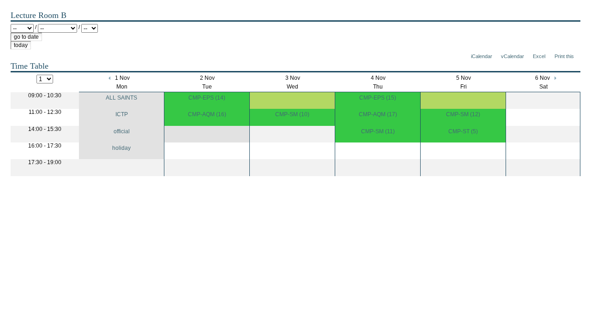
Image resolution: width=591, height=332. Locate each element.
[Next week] (554, 78)
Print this (564, 56)
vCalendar (512, 56)
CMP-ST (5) (463, 131)
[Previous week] (110, 78)
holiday (121, 148)
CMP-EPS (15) (377, 98)
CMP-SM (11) (378, 131)
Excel (539, 56)
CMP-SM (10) (292, 114)
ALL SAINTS (121, 98)
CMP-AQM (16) (207, 114)
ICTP (121, 114)
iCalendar (481, 56)
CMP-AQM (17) (378, 114)
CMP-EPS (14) (206, 98)
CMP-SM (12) (463, 114)
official (122, 131)
